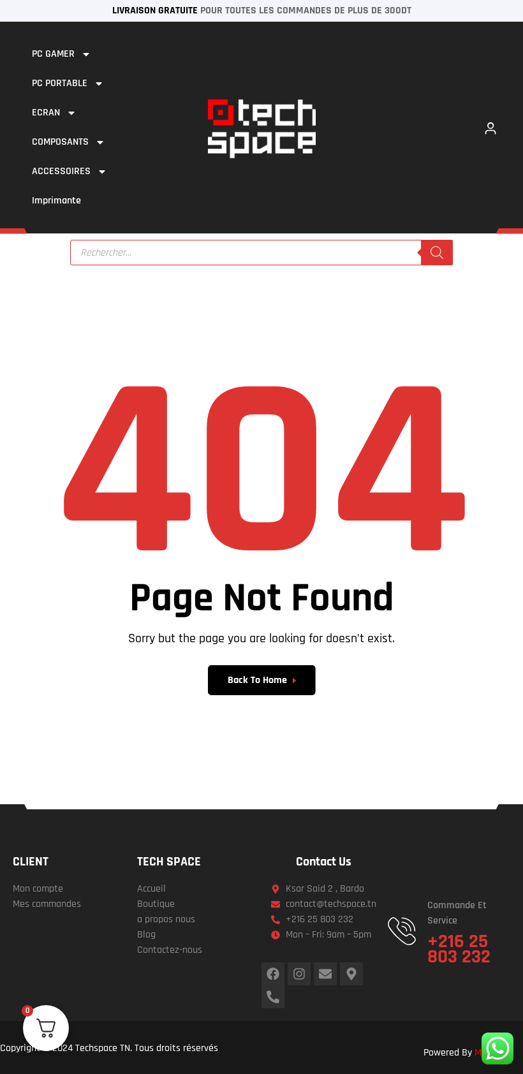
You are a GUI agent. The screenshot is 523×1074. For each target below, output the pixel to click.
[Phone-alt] (273, 996)
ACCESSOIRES (61, 171)
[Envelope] (325, 973)
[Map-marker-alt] (351, 973)
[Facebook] (273, 973)
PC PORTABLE (59, 83)
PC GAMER (53, 54)
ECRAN (46, 112)
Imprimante (56, 200)
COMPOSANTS (60, 142)
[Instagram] (299, 973)
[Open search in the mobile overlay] (261, 252)
